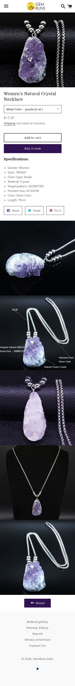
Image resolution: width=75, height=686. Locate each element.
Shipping (9, 123)
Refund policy (37, 622)
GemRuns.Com (43, 659)
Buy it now (32, 148)
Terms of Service (38, 639)
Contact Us (37, 645)
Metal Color (14, 109)
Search (37, 634)
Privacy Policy (38, 628)
